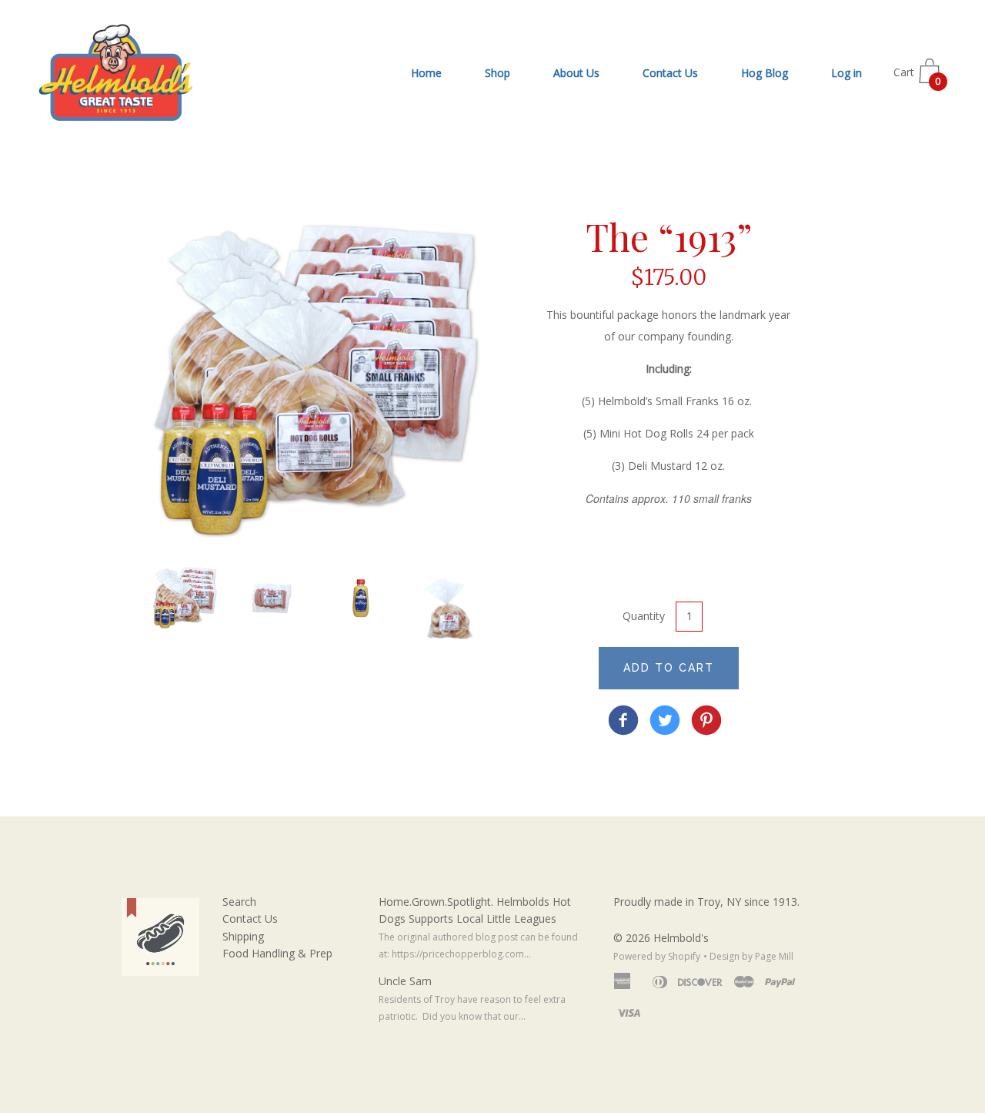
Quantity (644, 615)
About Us (576, 72)
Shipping (243, 936)
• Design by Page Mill (748, 956)
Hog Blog (764, 72)
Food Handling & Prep (277, 953)
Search (239, 901)
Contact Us (670, 72)
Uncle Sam (405, 981)
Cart (917, 77)
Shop (497, 72)
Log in (846, 72)
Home (426, 72)
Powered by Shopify (656, 956)
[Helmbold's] (623, 722)
